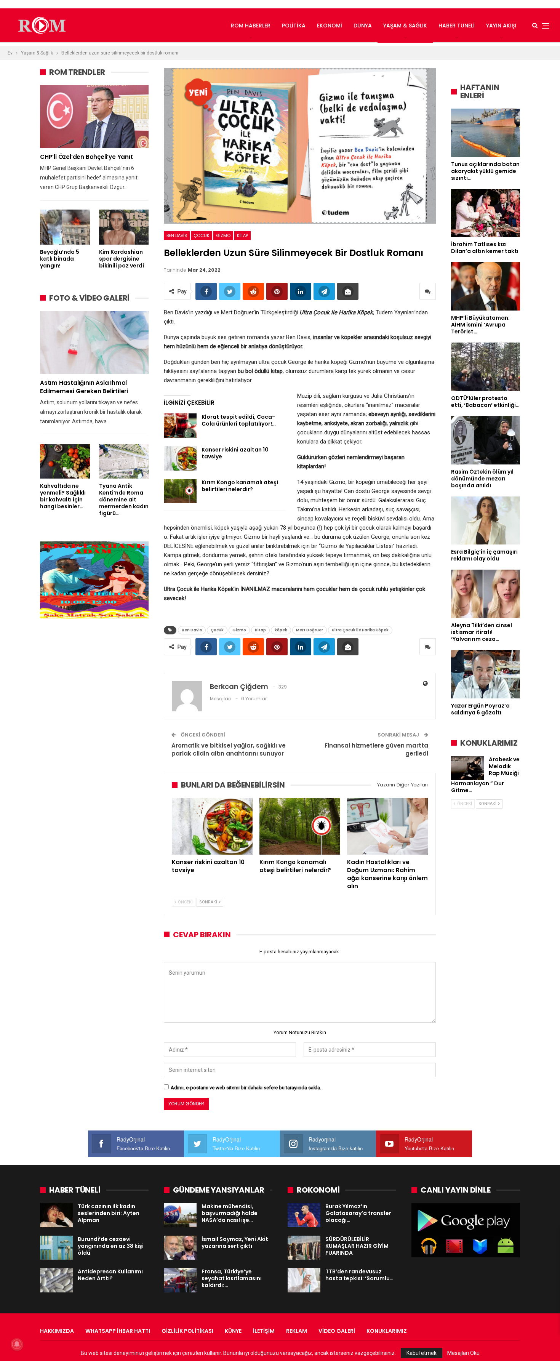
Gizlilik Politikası (187, 1331)
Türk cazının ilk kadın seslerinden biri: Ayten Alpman (108, 1213)
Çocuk (202, 235)
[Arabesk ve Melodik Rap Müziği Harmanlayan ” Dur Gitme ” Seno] (467, 768)
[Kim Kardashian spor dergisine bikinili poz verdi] (124, 227)
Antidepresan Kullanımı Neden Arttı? (110, 1275)
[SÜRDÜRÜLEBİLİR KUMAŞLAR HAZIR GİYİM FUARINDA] (304, 1248)
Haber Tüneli (456, 25)
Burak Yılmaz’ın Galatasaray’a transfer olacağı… (358, 1213)
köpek (281, 630)
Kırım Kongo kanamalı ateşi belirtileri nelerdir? (240, 486)
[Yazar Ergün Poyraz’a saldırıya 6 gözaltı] (485, 674)
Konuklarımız (386, 1331)
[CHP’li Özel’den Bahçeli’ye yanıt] (94, 116)
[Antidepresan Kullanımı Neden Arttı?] (56, 1280)
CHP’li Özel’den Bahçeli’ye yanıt (86, 157)
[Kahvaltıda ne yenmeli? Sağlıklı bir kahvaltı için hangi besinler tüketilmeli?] (65, 461)
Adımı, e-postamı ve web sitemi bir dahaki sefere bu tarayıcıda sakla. (246, 1087)
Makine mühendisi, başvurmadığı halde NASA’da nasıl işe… (230, 1213)
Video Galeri (336, 1331)
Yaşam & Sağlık (405, 25)
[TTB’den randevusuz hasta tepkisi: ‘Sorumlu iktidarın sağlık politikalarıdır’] (304, 1280)
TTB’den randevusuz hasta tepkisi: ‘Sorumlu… (359, 1275)
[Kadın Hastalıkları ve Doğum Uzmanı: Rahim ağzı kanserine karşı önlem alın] (387, 826)
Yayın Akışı (501, 25)
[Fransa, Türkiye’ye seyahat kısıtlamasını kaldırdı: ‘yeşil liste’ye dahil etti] (180, 1280)
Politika (294, 25)
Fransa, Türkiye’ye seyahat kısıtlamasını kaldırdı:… (232, 1278)
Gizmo (223, 235)
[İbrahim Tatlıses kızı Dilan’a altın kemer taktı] (485, 213)
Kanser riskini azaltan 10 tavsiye (235, 453)
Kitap (242, 235)
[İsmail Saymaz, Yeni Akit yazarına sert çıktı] (180, 1248)
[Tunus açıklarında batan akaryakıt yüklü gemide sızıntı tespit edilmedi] (485, 133)
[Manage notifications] (17, 1344)
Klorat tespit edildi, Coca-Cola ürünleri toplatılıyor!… (239, 420)
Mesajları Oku (463, 1353)
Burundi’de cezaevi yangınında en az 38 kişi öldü (111, 1246)
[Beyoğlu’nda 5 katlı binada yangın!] (65, 227)
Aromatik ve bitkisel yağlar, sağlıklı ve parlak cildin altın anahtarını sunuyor (228, 749)
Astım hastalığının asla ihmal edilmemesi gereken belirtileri (84, 387)
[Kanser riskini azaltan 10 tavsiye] (180, 458)
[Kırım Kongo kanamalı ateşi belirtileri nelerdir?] (180, 491)
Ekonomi (329, 25)
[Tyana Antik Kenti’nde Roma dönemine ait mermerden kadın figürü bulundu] (124, 461)
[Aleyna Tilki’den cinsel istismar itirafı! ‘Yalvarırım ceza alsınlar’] (485, 594)
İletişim (264, 1331)
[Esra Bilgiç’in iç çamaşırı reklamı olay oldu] (485, 520)
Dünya (363, 25)
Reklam (296, 1331)
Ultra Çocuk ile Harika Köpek (360, 630)
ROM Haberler (250, 25)
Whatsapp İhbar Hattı (117, 1331)
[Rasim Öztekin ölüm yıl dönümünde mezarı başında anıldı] (485, 440)
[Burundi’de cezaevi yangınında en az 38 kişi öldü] (56, 1248)
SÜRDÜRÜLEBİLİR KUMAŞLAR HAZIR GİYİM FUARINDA (357, 1246)
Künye (233, 1331)
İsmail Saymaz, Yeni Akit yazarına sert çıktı (235, 1242)
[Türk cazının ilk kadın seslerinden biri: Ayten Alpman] (56, 1215)
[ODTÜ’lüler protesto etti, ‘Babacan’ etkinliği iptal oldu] (485, 367)
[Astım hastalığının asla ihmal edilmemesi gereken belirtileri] (94, 342)
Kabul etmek (421, 1353)
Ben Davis (176, 235)
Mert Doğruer (309, 630)
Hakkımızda (57, 1331)
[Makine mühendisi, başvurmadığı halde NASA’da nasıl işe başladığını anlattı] (180, 1215)
